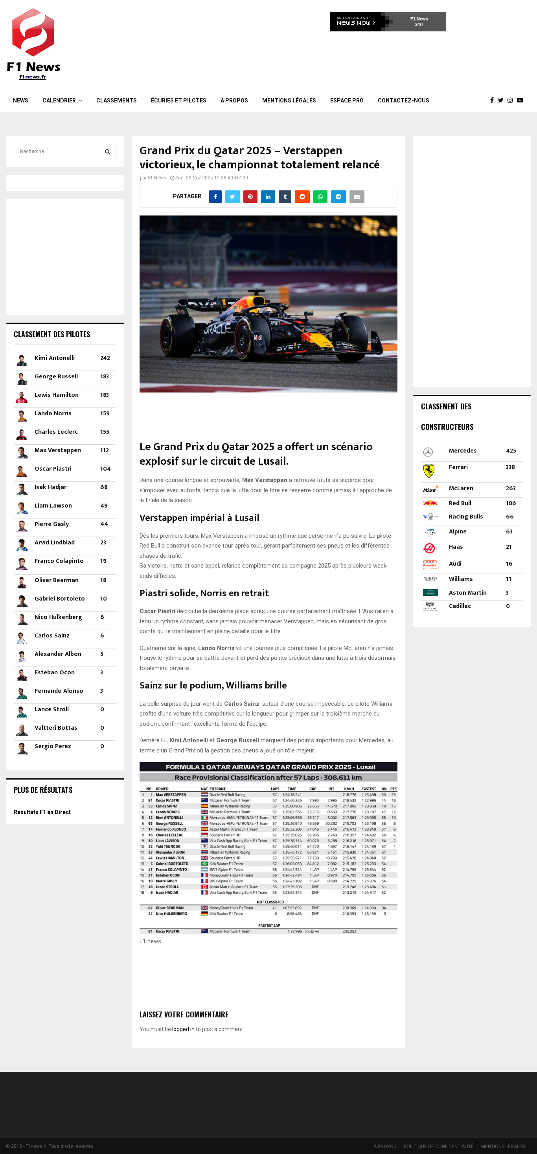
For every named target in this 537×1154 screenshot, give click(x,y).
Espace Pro (347, 100)
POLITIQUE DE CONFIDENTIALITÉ (439, 1146)
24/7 (419, 24)
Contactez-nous (403, 100)
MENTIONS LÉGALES (289, 100)
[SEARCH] (107, 151)
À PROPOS (234, 100)
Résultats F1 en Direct (42, 812)
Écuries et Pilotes (178, 100)
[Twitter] (503, 100)
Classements (116, 100)
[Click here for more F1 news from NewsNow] (361, 21)
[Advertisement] (388, 58)
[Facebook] (494, 100)
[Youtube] (522, 100)
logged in (183, 1029)
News (20, 100)
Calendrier (59, 100)
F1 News (419, 18)
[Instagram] (512, 100)
